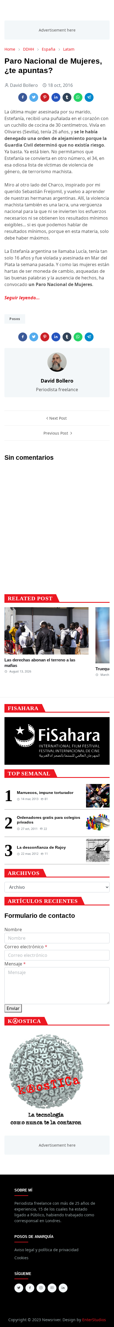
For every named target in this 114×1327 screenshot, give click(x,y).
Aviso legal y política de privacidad (46, 1249)
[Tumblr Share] (67, 97)
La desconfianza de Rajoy (41, 847)
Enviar (13, 1008)
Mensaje (15, 964)
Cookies (21, 1257)
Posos (14, 318)
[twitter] (18, 1288)
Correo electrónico (25, 947)
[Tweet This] (33, 97)
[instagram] (41, 1288)
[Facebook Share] (22, 97)
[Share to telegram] (89, 97)
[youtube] (52, 1288)
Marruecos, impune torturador (45, 792)
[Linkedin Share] (55, 97)
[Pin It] (44, 97)
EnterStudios (94, 1319)
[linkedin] (63, 1288)
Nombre (13, 929)
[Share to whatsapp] (78, 97)
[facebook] (29, 1288)
